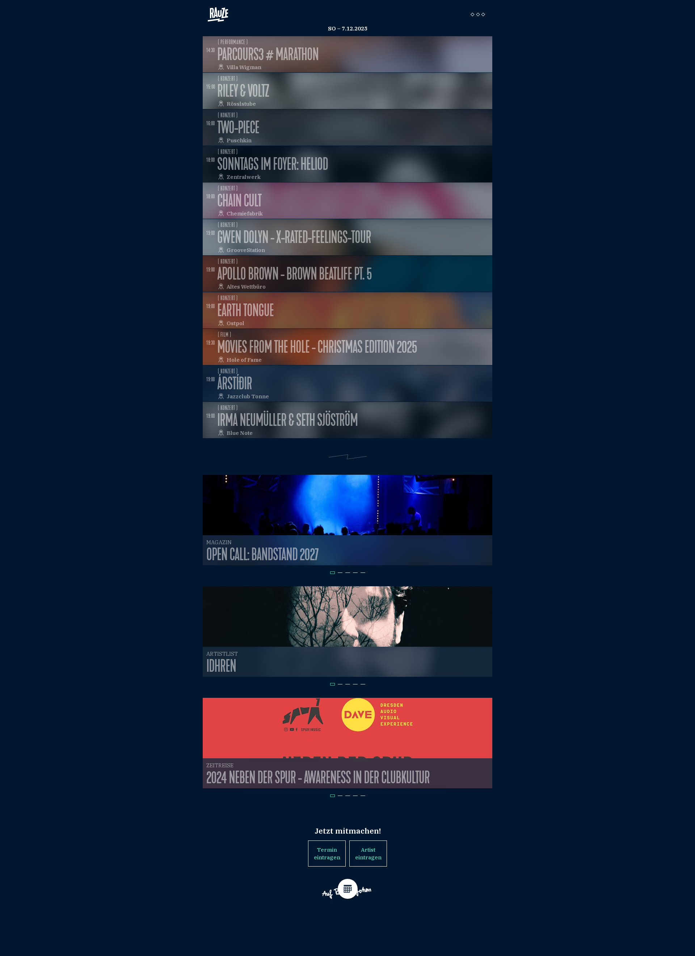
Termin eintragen (327, 853)
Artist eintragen (368, 853)
